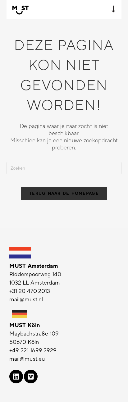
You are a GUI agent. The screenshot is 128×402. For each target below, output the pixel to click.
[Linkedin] (16, 376)
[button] (113, 9)
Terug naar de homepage (64, 193)
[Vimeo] (31, 376)
